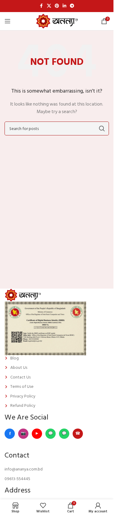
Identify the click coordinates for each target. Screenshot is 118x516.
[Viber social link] (78, 434)
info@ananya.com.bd (24, 469)
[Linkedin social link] (64, 6)
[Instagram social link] (23, 434)
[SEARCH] (102, 128)
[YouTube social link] (37, 434)
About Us (18, 368)
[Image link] (23, 294)
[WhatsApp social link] (50, 434)
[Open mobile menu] (8, 21)
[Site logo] (57, 20)
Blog (14, 358)
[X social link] (49, 6)
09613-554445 (17, 479)
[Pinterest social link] (57, 6)
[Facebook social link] (41, 6)
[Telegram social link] (72, 6)
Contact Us (20, 377)
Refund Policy (22, 406)
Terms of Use (22, 387)
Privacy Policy (22, 396)
